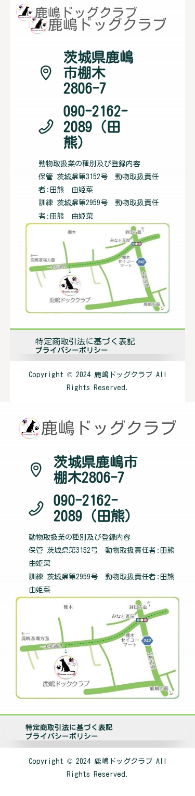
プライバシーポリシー (71, 350)
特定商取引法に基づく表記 (85, 341)
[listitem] (97, 381)
